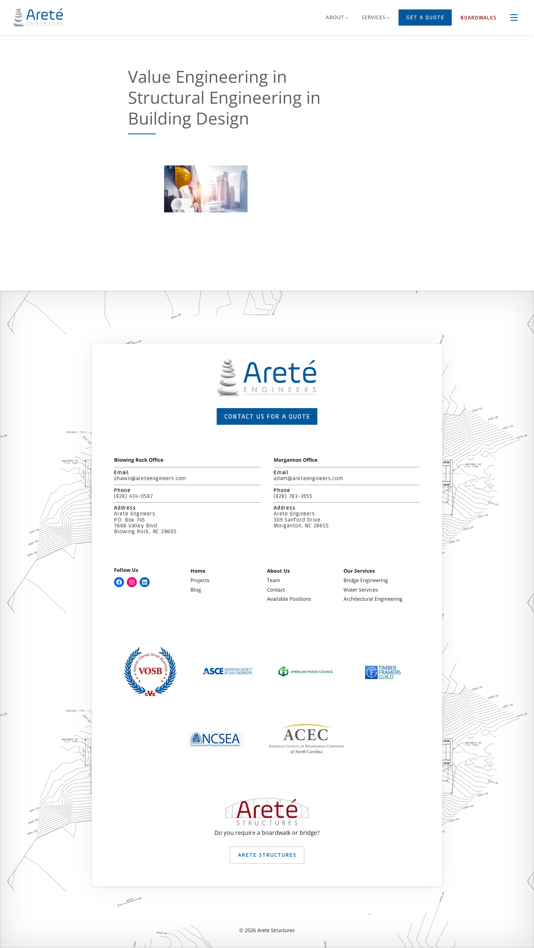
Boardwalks (479, 18)
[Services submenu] (388, 17)
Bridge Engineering (365, 580)
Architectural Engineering (372, 598)
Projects (200, 580)
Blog (196, 589)
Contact (276, 589)
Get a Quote (425, 17)
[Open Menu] (514, 17)
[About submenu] (346, 17)
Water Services (360, 589)
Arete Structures (267, 855)
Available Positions (289, 598)
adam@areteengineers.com (308, 478)
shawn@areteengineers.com (150, 478)
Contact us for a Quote (267, 417)
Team (273, 580)
